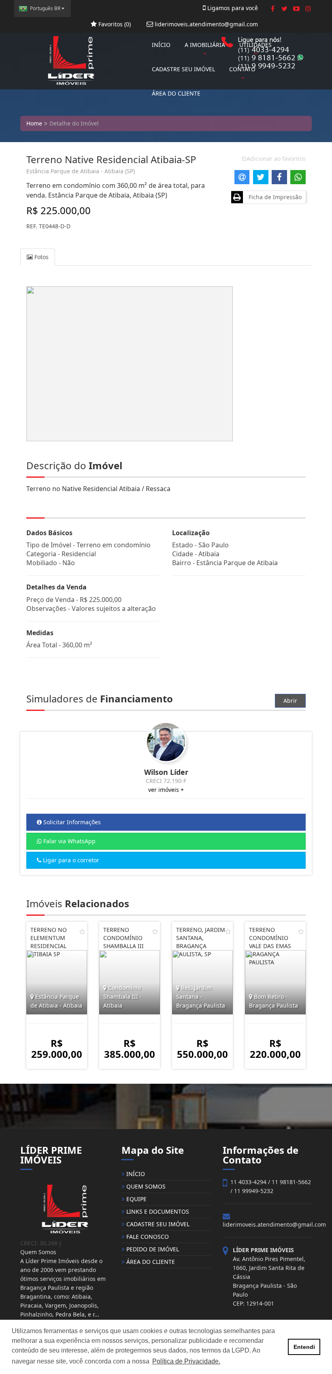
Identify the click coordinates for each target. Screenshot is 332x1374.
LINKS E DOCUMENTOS (157, 1211)
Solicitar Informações (71, 822)
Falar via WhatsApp (69, 841)
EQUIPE (136, 1199)
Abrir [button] (290, 700)
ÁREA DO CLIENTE (176, 93)
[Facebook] (273, 8)
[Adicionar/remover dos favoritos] (82, 931)
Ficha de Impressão (273, 197)
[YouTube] (296, 8)
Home (34, 123)
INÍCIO (161, 45)
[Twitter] (284, 8)
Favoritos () (114, 24)
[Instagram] (308, 8)
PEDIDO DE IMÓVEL (152, 1249)
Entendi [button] (304, 1347)
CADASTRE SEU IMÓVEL (183, 69)
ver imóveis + (166, 789)
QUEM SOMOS (145, 1186)
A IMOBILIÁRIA (205, 45)
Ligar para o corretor (70, 860)
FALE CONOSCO (147, 1236)
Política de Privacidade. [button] (186, 1361)
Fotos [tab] (41, 257)
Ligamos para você (232, 8)
